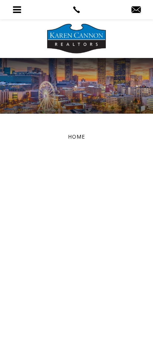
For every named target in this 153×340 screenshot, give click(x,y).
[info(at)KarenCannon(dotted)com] (136, 10)
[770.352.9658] (76, 9)
